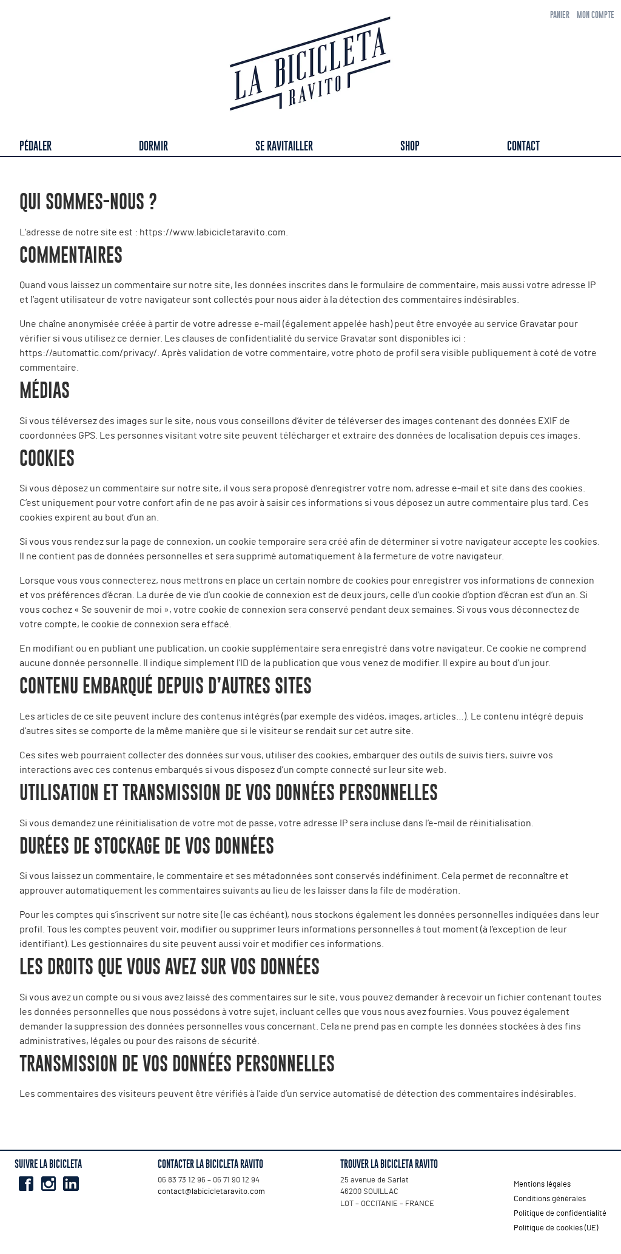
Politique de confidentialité (560, 1214)
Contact (523, 146)
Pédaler (35, 146)
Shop (410, 146)
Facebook (26, 1183)
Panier (559, 14)
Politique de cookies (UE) (556, 1228)
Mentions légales (542, 1184)
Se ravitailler (284, 146)
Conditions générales (550, 1199)
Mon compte (595, 14)
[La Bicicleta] (310, 66)
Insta (48, 1183)
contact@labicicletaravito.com (211, 1192)
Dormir (153, 146)
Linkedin (70, 1183)
